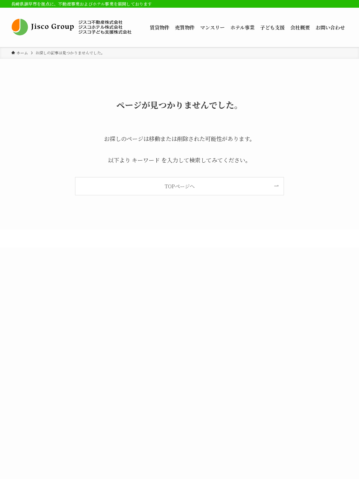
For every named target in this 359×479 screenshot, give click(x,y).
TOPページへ (180, 186)
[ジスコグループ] (72, 27)
